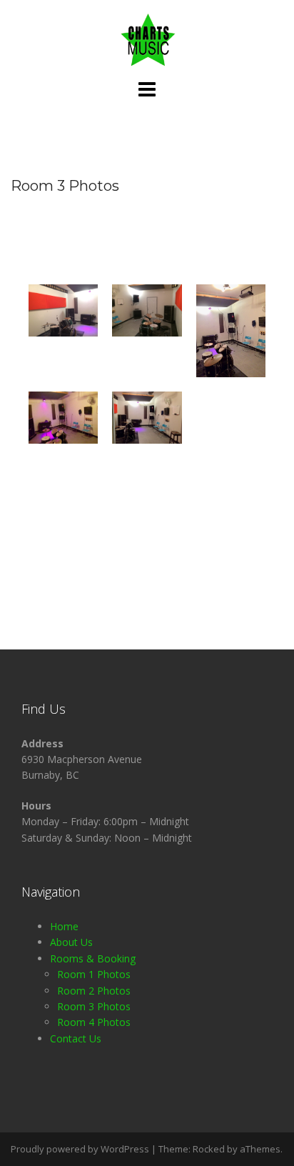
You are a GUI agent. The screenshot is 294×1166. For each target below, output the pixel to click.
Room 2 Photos (94, 990)
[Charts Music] (147, 38)
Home (64, 926)
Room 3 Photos (94, 1006)
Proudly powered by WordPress (80, 1148)
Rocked (209, 1148)
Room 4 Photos (94, 1022)
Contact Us (75, 1038)
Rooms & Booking (93, 958)
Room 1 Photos (94, 974)
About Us (71, 942)
